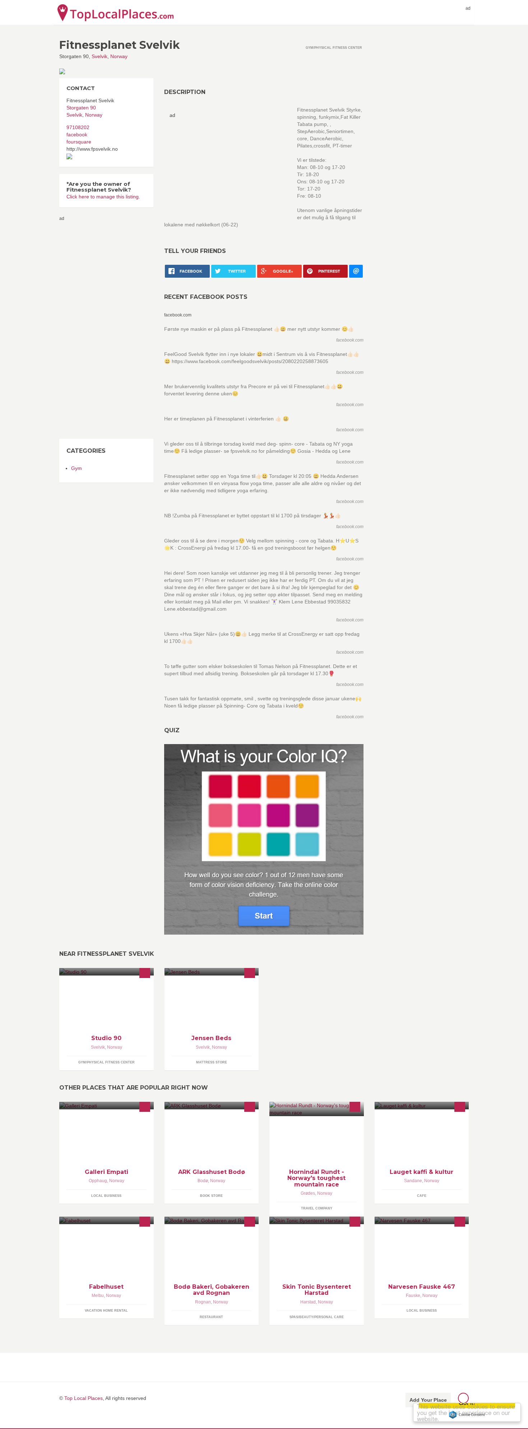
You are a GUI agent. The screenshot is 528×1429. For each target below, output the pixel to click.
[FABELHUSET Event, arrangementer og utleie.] (106, 1220)
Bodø (203, 1180)
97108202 (77, 127)
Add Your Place (428, 1400)
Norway (119, 56)
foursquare (78, 142)
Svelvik (99, 56)
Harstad (308, 1302)
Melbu (98, 1295)
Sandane (413, 1180)
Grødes (308, 1193)
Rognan (203, 1302)
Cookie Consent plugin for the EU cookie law (467, 1415)
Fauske (413, 1295)
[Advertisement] (88, 329)
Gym (76, 468)
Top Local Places (83, 1398)
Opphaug (98, 1180)
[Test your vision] (263, 839)
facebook (76, 134)
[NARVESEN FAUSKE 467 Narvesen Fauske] (422, 1220)
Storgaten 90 (81, 108)
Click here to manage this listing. (103, 196)
